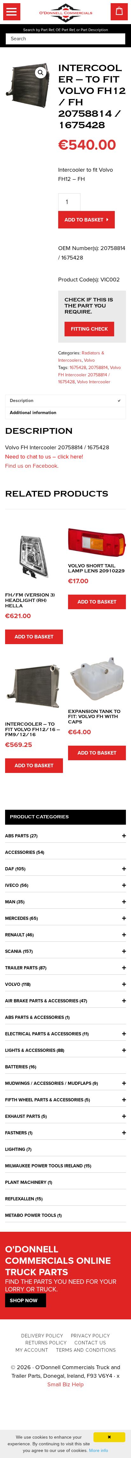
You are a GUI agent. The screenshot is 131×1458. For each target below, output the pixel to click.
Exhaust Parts (22, 1116)
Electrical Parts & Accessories (43, 1034)
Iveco (12, 885)
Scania (13, 951)
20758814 (98, 367)
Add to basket (84, 220)
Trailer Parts (21, 968)
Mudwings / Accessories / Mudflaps (48, 1083)
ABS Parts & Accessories (34, 1017)
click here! (70, 456)
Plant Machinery (25, 1182)
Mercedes (16, 918)
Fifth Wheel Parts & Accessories (44, 1100)
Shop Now (24, 1300)
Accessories (20, 852)
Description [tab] (21, 400)
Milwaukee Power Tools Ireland (44, 1166)
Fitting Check (89, 329)
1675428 (78, 367)
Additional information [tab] (33, 412)
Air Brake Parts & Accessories (41, 1001)
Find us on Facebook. (32, 465)
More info (98, 1450)
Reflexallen (19, 1199)
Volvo (89, 360)
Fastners (16, 1133)
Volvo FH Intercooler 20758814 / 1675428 (89, 375)
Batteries (16, 1067)
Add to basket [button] (34, 637)
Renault (14, 935)
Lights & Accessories (30, 1050)
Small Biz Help (65, 1384)
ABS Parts (17, 836)
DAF (9, 869)
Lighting (15, 1149)
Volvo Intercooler (93, 382)
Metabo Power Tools (30, 1215)
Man (10, 902)
